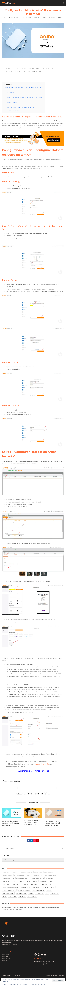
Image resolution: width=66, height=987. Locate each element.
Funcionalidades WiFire (18, 881)
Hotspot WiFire (34, 884)
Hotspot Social (33, 788)
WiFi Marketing (54, 893)
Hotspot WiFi (43, 788)
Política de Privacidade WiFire (39, 984)
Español (59, 17)
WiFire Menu (22, 896)
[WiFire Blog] (8, 3)
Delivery (29, 875)
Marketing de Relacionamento (10, 887)
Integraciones (52, 788)
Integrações (44, 884)
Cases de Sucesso (7, 875)
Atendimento (15, 872)
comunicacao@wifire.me (42, 964)
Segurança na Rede (21, 893)
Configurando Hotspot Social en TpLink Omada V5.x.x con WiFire (10, 823)
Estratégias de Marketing (22, 878)
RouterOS (49, 890)
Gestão (35, 881)
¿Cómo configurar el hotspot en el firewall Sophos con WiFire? (52, 823)
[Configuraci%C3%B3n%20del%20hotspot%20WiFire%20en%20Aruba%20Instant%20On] (25, 793)
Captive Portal (38, 872)
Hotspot (52, 881)
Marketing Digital (25, 887)
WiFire (4, 896)
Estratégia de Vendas (8, 878)
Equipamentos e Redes (50, 875)
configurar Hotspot (19, 875)
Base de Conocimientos (49, 17)
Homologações (43, 881)
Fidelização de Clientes (38, 878)
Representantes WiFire (38, 890)
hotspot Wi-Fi (16, 884)
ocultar (13, 84)
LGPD (51, 884)
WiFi (47, 893)
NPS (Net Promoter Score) (9, 890)
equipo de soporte (42, 764)
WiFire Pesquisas (32, 896)
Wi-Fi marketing (39, 893)
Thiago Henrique (34, 17)
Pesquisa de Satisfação (24, 890)
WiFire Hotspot (12, 896)
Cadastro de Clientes (26, 872)
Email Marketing (38, 875)
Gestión (29, 881)
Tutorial (31, 893)
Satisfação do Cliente (8, 893)
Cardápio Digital (48, 872)
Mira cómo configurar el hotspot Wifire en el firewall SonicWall (32, 822)
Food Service (6, 881)
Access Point (13, 788)
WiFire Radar (5, 960)
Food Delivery (50, 878)
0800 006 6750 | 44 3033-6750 (44, 962)
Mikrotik (53, 887)
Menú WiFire (45, 887)
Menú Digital (36, 887)
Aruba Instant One (23, 788)
